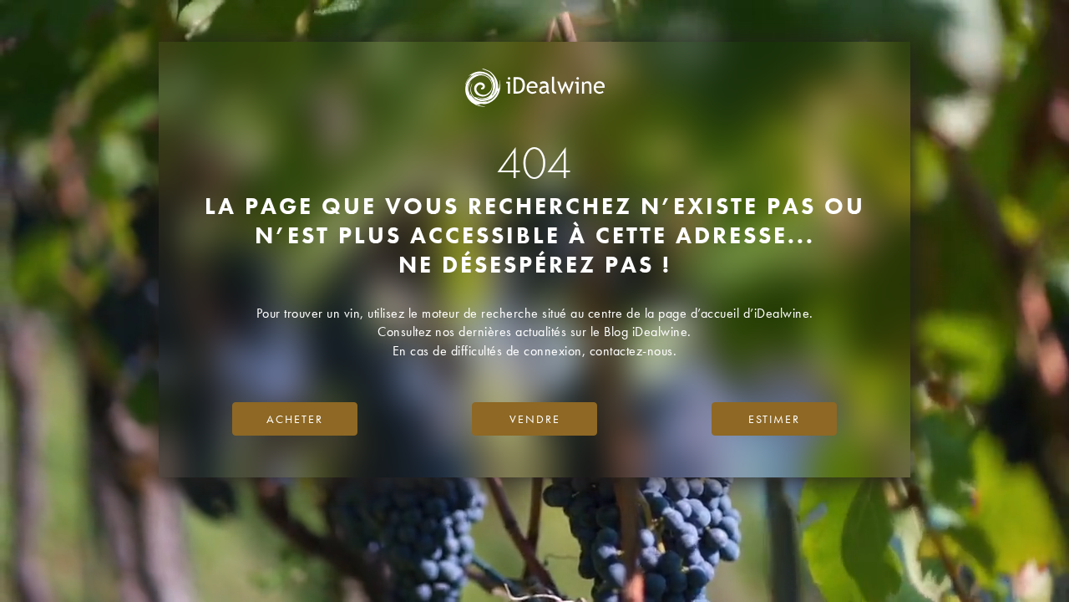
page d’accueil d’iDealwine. (735, 313)
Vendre (534, 418)
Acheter (294, 418)
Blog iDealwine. (648, 331)
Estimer (774, 418)
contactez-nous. (633, 351)
